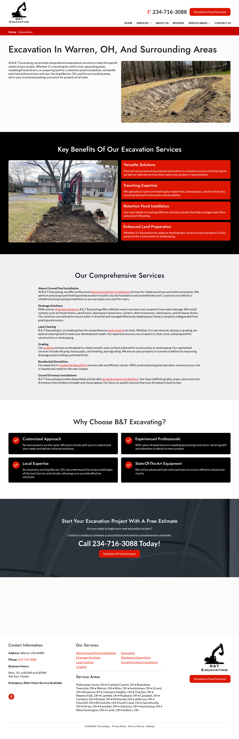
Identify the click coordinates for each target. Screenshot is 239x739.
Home (128, 22)
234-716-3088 (27, 659)
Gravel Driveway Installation (139, 662)
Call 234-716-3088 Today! (119, 543)
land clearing (116, 330)
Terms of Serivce (136, 726)
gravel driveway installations (120, 379)
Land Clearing (84, 662)
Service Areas (197, 22)
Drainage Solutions (88, 657)
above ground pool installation (110, 292)
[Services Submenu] (150, 23)
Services (142, 22)
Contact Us (223, 22)
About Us (162, 22)
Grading (81, 667)
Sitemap (150, 726)
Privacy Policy (119, 726)
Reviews (178, 22)
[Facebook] (11, 697)
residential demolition (73, 365)
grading (48, 347)
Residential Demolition (136, 657)
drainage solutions (67, 309)
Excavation (128, 653)
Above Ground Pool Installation (96, 653)
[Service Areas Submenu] (209, 23)
